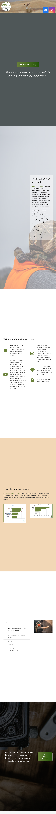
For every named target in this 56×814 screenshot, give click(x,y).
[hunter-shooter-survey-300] (6, 6)
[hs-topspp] (15, 513)
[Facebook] (45, 10)
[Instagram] (52, 10)
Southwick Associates (38, 186)
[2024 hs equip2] (41, 511)
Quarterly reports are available (12, 493)
